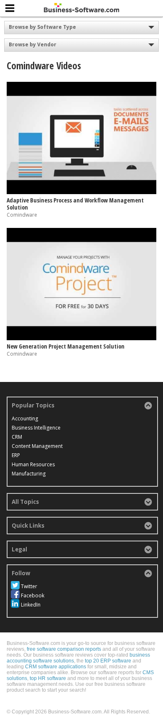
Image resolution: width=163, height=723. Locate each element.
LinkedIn (31, 604)
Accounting (25, 418)
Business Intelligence (36, 427)
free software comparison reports (64, 649)
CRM (17, 436)
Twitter (29, 586)
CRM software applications (55, 667)
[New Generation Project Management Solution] (82, 338)
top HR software (48, 678)
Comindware (22, 214)
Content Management (37, 446)
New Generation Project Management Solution (66, 346)
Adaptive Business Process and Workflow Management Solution (75, 203)
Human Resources (33, 464)
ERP (16, 455)
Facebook (32, 595)
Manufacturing (29, 473)
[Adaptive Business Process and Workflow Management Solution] (82, 192)
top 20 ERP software (108, 661)
